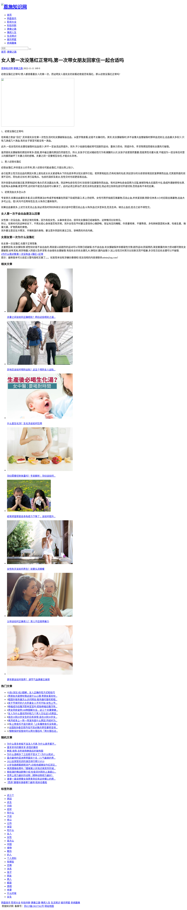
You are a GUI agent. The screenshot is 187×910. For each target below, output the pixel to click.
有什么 (10, 813)
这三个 (10, 795)
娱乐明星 (11, 39)
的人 (9, 855)
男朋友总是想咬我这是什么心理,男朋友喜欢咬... (32, 696)
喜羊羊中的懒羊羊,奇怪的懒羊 (22, 747)
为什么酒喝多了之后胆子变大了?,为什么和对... (31, 754)
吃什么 (10, 830)
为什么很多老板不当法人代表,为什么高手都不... (31, 744)
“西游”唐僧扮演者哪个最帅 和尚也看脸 (27, 782)
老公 (9, 820)
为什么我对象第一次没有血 (15, 254)
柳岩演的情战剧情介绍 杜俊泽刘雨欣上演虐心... (31, 772)
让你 (9, 823)
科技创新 (11, 25)
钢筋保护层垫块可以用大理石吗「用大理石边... (33, 731)
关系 (9, 869)
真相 (9, 886)
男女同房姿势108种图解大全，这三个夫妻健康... (33, 710)
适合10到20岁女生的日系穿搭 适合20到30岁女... (32, 717)
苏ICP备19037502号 (34, 906)
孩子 (9, 872)
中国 (9, 844)
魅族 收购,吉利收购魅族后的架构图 (25, 751)
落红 (34, 254)
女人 (9, 834)
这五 (9, 802)
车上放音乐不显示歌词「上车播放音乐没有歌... (33, 724)
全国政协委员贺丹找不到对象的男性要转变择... (33, 727)
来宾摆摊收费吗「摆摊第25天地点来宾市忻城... (31, 768)
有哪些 (10, 862)
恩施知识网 (7, 68)
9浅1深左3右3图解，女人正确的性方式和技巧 (31, 692)
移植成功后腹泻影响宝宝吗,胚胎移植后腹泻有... (32, 706)
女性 (9, 837)
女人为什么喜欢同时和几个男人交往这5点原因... (33, 713)
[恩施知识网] (14, 6)
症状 (9, 809)
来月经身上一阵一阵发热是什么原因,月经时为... (32, 720)
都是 (9, 883)
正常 (40, 254)
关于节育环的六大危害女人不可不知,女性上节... (32, 703)
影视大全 (11, 22)
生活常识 (11, 36)
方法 (9, 816)
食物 (9, 848)
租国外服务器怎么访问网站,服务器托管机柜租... (32, 699)
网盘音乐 (11, 18)
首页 (9, 15)
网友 (9, 876)
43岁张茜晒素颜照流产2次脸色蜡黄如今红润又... (32, 765)
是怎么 (10, 841)
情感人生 (11, 32)
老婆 (9, 890)
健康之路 (11, 29)
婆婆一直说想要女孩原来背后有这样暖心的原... (31, 779)
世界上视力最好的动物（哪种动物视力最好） (30, 775)
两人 (9, 879)
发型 (9, 827)
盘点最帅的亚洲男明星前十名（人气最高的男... (31, 758)
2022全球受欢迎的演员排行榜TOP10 (25, 761)
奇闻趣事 (11, 43)
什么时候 (11, 893)
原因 (9, 799)
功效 (9, 806)
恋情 (9, 865)
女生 (9, 897)
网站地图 (49, 906)
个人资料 (11, 858)
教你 (9, 851)
